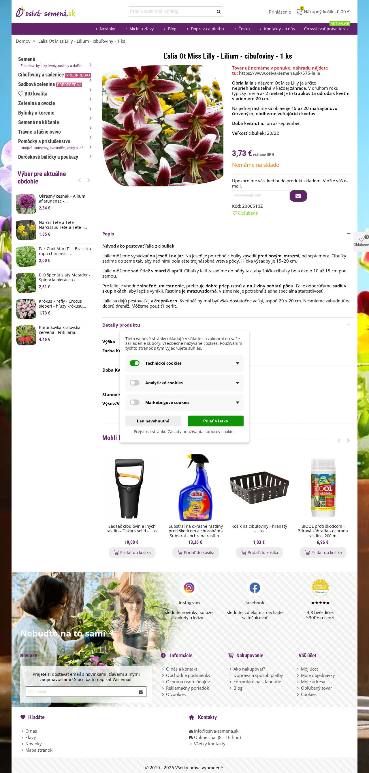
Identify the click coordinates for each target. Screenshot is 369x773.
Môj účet (309, 669)
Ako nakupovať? (249, 669)
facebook (254, 602)
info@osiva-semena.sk (216, 731)
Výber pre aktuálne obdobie (42, 177)
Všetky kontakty (209, 743)
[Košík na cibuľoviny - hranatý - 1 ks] (259, 487)
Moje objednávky (318, 675)
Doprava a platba (207, 28)
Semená (50, 62)
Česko (244, 28)
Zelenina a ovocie (36, 103)
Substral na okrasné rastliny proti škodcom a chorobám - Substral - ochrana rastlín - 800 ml (196, 533)
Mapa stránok (38, 750)
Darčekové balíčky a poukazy (48, 157)
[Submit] (141, 692)
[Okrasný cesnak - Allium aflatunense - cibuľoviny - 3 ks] (26, 204)
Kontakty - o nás (279, 28)
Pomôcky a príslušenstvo (51, 144)
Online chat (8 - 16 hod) (217, 737)
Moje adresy (313, 681)
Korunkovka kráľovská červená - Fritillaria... (59, 330)
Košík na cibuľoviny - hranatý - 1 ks (259, 529)
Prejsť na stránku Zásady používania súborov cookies (185, 431)
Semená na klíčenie (38, 122)
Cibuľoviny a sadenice (54, 75)
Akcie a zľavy (141, 28)
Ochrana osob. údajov (188, 681)
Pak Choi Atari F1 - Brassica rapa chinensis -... (65, 251)
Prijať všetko (215, 420)
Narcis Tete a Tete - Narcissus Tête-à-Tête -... (63, 225)
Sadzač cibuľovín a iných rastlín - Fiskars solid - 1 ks (131, 529)
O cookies (176, 694)
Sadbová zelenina (49, 84)
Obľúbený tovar (316, 688)
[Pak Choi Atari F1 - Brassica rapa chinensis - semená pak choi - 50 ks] (26, 256)
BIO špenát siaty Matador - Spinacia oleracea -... (65, 277)
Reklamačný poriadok (187, 688)
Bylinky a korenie (36, 113)
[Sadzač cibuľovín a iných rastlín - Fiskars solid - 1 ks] (131, 487)
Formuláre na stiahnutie (257, 681)
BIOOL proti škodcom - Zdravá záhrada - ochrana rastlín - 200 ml (323, 531)
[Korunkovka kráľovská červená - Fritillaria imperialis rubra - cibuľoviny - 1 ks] (26, 335)
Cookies (309, 694)
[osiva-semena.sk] (50, 11)
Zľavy (30, 737)
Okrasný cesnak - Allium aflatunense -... (62, 199)
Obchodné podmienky (188, 675)
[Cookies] (298, 694)
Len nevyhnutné (153, 420)
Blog (172, 28)
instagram (189, 602)
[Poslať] (219, 11)
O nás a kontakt (181, 669)
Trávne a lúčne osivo (39, 132)
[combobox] (171, 11)
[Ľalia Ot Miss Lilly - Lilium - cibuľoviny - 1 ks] (162, 125)
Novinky (107, 28)
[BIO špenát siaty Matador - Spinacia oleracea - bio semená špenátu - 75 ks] (26, 283)
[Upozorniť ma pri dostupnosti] (298, 196)
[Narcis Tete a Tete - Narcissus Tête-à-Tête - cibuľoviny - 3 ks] (26, 230)
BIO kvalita (36, 94)
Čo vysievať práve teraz (326, 27)
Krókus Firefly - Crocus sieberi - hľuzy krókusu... (62, 304)
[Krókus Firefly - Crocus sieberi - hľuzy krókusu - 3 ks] (26, 309)
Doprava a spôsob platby (258, 675)
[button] (79, 180)
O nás (31, 731)
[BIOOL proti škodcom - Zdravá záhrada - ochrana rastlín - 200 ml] (323, 487)
